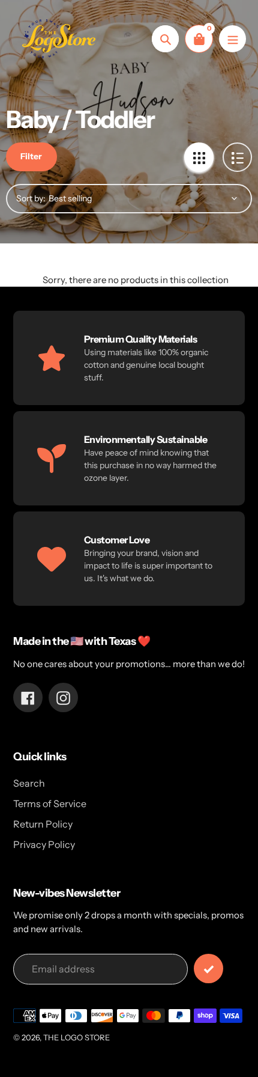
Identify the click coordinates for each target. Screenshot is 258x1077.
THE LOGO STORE (76, 1037)
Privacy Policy (44, 844)
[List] (237, 157)
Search (29, 783)
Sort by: (31, 198)
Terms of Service (49, 804)
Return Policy (43, 824)
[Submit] (208, 968)
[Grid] (199, 157)
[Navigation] (232, 38)
